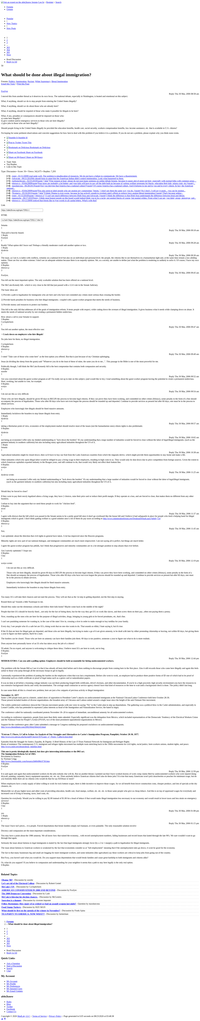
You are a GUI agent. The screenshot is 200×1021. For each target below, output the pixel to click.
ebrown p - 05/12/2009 (54, 200)
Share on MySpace (34, 157)
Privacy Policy (55, 1016)
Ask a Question (13, 963)
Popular (10, 18)
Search (58, 2)
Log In (41, 2)
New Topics (12, 23)
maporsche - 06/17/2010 (104, 198)
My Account (12, 981)
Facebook (11, 1009)
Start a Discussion (14, 966)
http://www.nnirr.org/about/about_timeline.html (21, 746)
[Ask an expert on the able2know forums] (19, 2)
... (7, 45)
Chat (9, 971)
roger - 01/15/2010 (98, 195)
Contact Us (11, 1011)
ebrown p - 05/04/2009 (103, 183)
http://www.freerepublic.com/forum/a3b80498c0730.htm (25, 761)
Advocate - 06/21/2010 (68, 178)
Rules (9, 1002)
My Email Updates (15, 991)
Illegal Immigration (59, 81)
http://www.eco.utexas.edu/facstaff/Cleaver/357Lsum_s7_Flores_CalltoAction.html (37, 737)
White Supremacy (42, 81)
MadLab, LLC (23, 1016)
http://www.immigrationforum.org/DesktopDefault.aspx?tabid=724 (131, 518)
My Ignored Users (14, 989)
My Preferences (13, 986)
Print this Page (23, 84)
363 (8, 47)
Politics (12, 81)
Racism (31, 81)
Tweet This (26, 142)
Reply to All (12, 62)
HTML (4, 215)
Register (49, 2)
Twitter (10, 1006)
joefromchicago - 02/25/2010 (104, 181)
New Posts (11, 28)
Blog (9, 1004)
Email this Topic (8, 84)
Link (3, 205)
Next (9, 55)
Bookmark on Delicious (39, 147)
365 (8, 52)
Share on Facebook (33, 152)
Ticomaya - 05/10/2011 (97, 193)
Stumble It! (23, 137)
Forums (10, 7)
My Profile (11, 984)
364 (8, 50)
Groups (10, 9)
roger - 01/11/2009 (74, 176)
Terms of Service (39, 1016)
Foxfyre (4, 91)
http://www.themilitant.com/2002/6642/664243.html (23, 727)
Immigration (21, 81)
